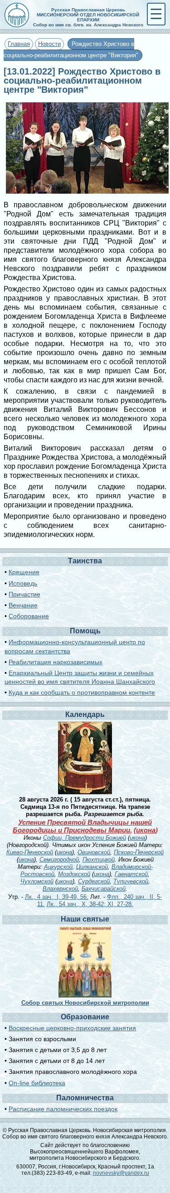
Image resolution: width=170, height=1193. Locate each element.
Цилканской (92, 866)
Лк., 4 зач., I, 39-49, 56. (56, 896)
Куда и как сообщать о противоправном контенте (82, 692)
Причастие (24, 594)
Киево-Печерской (29, 852)
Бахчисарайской (104, 888)
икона (145, 830)
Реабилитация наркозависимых (55, 662)
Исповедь (23, 583)
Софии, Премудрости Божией (84, 837)
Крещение (24, 572)
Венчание (23, 605)
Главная (19, 43)
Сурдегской (94, 881)
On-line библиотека (37, 1083)
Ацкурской (58, 866)
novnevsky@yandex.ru (121, 1173)
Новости (49, 43)
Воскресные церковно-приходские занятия (72, 1028)
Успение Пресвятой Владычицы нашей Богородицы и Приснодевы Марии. (82, 826)
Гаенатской (131, 874)
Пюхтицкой (99, 859)
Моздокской (74, 874)
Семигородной (59, 859)
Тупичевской (130, 881)
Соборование (29, 616)
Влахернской (60, 888)
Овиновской (94, 852)
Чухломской (36, 881)
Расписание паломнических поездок (63, 1109)
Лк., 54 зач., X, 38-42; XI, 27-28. (90, 904)
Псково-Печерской (139, 852)
